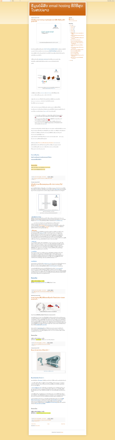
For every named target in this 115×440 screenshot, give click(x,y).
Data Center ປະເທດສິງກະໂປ (38, 344)
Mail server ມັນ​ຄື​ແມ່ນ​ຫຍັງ (75, 53)
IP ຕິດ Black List (43, 178)
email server (54, 49)
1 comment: (44, 342)
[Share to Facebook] (51, 176)
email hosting (47, 49)
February (72, 30)
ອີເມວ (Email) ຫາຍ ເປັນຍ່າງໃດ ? (40, 350)
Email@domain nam (47, 263)
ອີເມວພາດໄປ (51, 371)
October (72, 27)
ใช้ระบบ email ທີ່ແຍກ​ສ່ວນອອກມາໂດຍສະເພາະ (46, 142)
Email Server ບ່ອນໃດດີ (37, 178)
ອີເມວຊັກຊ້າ (48, 344)
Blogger (62, 432)
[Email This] (48, 176)
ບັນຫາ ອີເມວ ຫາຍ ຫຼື (47, 371)
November (72, 26)
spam (46, 123)
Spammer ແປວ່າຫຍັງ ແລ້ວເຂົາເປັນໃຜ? (77, 41)
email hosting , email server (43, 59)
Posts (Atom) (38, 425)
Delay (47, 227)
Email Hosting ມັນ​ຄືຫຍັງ (74, 52)
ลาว (35, 179)
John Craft (72, 19)
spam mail (45, 111)
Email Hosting (38, 282)
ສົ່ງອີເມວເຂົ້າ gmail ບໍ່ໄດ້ (49, 178)
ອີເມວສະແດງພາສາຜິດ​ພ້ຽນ (45, 291)
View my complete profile (73, 20)
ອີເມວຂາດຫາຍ (44, 344)
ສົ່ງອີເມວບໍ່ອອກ (34, 230)
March (72, 29)
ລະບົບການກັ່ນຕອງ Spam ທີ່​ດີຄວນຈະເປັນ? (77, 49)
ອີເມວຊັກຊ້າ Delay (59, 220)
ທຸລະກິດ (61, 268)
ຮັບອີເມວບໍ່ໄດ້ (51, 291)
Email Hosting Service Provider (43, 413)
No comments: (44, 176)
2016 (71, 60)
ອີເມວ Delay (40, 291)
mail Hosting (48, 88)
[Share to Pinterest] (52, 176)
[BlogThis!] (49, 176)
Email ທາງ (58, 268)
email (59, 226)
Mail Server (45, 282)
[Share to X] (50, 176)
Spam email (42, 232)
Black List (53, 88)
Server (38, 220)
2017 (71, 25)
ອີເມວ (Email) (41, 225)
